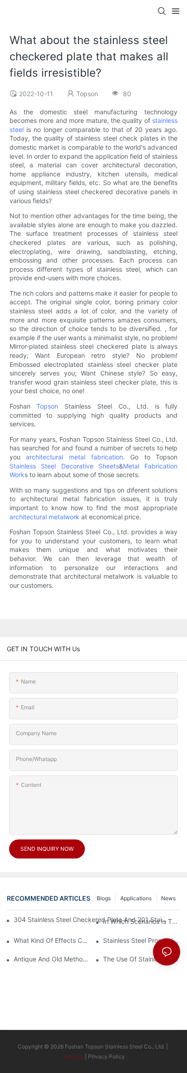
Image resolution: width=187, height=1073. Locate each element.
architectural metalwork (44, 517)
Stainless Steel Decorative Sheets (64, 466)
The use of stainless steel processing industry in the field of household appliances (141, 959)
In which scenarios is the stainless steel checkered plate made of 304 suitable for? (141, 921)
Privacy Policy (106, 1056)
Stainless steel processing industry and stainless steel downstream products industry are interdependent (141, 940)
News (168, 898)
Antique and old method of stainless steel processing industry (52, 959)
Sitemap (73, 1056)
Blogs (104, 898)
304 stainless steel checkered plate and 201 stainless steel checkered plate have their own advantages (91, 919)
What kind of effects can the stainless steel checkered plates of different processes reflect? (52, 940)
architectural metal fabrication (74, 457)
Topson (47, 406)
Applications (136, 898)
